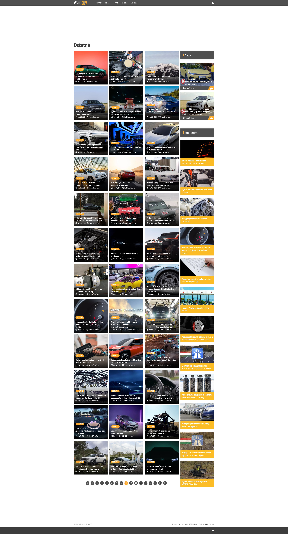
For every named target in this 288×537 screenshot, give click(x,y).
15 (145, 483)
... (97, 483)
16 (150, 483)
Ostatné (124, 2)
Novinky (98, 2)
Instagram (213, 531)
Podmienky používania (191, 524)
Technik (115, 2)
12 (131, 483)
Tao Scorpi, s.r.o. (87, 524)
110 (160, 483)
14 (141, 483)
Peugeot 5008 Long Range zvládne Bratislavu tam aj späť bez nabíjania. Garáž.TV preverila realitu (195, 111)
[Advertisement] (141, 23)
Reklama (174, 524)
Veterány (134, 2)
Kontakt (181, 524)
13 (136, 483)
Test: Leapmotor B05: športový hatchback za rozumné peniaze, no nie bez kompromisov (196, 82)
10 (121, 483)
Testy (107, 2)
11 (126, 483)
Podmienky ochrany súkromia (206, 524)
